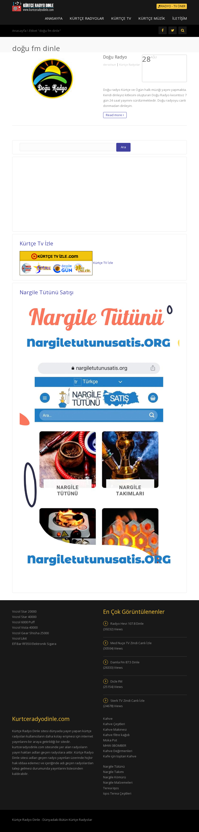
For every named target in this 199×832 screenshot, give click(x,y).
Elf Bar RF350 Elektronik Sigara (34, 643)
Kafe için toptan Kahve (119, 756)
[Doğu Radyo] (54, 78)
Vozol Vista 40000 (25, 627)
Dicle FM (116, 681)
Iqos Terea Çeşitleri (117, 793)
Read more (114, 115)
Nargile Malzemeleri (118, 782)
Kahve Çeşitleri (114, 724)
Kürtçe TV (121, 18)
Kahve (108, 718)
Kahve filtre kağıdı (116, 735)
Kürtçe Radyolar (87, 18)
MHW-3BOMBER (114, 745)
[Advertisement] (55, 193)
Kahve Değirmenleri (117, 751)
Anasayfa (53, 18)
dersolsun (109, 64)
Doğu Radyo (115, 57)
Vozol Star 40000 (24, 617)
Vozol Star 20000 (24, 611)
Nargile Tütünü (114, 766)
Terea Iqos (111, 788)
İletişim (179, 18)
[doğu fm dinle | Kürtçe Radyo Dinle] (33, 6)
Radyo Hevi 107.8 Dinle (127, 623)
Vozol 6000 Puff (23, 622)
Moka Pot (110, 740)
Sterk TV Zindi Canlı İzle (127, 700)
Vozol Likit (19, 638)
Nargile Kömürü (114, 777)
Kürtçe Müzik (151, 18)
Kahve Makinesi (115, 729)
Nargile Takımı (113, 772)
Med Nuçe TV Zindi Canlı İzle (131, 643)
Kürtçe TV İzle (103, 262)
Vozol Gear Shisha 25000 (30, 633)
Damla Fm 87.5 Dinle (125, 662)
